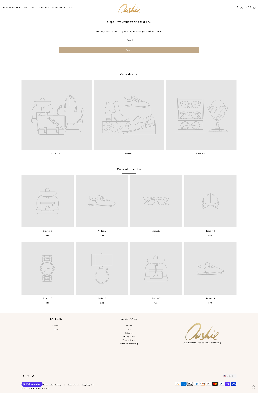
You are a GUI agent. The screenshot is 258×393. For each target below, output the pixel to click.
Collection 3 (201, 153)
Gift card (56, 326)
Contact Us (129, 326)
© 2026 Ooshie (27, 388)
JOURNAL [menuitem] (44, 7)
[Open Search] (237, 7)
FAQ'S (129, 329)
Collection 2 (129, 153)
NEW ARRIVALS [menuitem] (11, 7)
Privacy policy (61, 385)
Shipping (128, 333)
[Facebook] (23, 376)
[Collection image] (57, 115)
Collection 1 (56, 153)
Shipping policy (88, 385)
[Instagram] (28, 376)
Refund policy (48, 385)
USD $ (248, 7)
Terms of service (74, 385)
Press (56, 329)
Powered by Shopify (41, 388)
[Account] (241, 7)
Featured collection (129, 169)
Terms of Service (129, 340)
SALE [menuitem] (71, 7)
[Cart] (254, 7)
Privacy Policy (129, 336)
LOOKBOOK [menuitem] (58, 7)
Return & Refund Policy (129, 344)
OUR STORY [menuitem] (29, 7)
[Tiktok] (33, 376)
